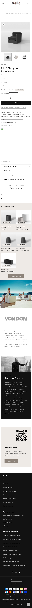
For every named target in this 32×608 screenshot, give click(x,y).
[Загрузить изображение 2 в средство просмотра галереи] (16, 57)
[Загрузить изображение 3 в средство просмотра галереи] (24, 57)
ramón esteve (12, 122)
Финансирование (8, 487)
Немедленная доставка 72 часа (12, 554)
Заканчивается (5, 75)
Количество (4, 82)
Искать (5, 480)
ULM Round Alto (5, 248)
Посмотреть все (16, 276)
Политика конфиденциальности (10, 599)
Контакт (5, 483)
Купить (16, 102)
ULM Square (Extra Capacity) (21, 226)
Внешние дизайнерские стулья (12, 539)
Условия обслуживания (24, 599)
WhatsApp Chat (11, 461)
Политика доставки (8, 502)
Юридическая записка (9, 491)
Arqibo (11, 594)
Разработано (5, 122)
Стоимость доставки (13, 91)
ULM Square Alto (20, 248)
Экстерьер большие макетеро (12, 535)
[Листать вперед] (30, 57)
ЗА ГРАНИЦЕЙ (9, 13)
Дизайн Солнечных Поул (10, 550)
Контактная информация (16, 604)
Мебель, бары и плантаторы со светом (14, 565)
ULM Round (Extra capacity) (6, 226)
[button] (3, 3)
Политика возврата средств (16, 596)
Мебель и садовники (9, 558)
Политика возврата (8, 506)
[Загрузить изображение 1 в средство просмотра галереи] (7, 57)
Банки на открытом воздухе (11, 561)
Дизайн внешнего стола (10, 546)
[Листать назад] (2, 57)
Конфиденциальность (9, 498)
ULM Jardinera (5, 269)
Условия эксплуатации (9, 494)
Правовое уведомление (21, 601)
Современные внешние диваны (12, 543)
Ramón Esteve (17, 13)
